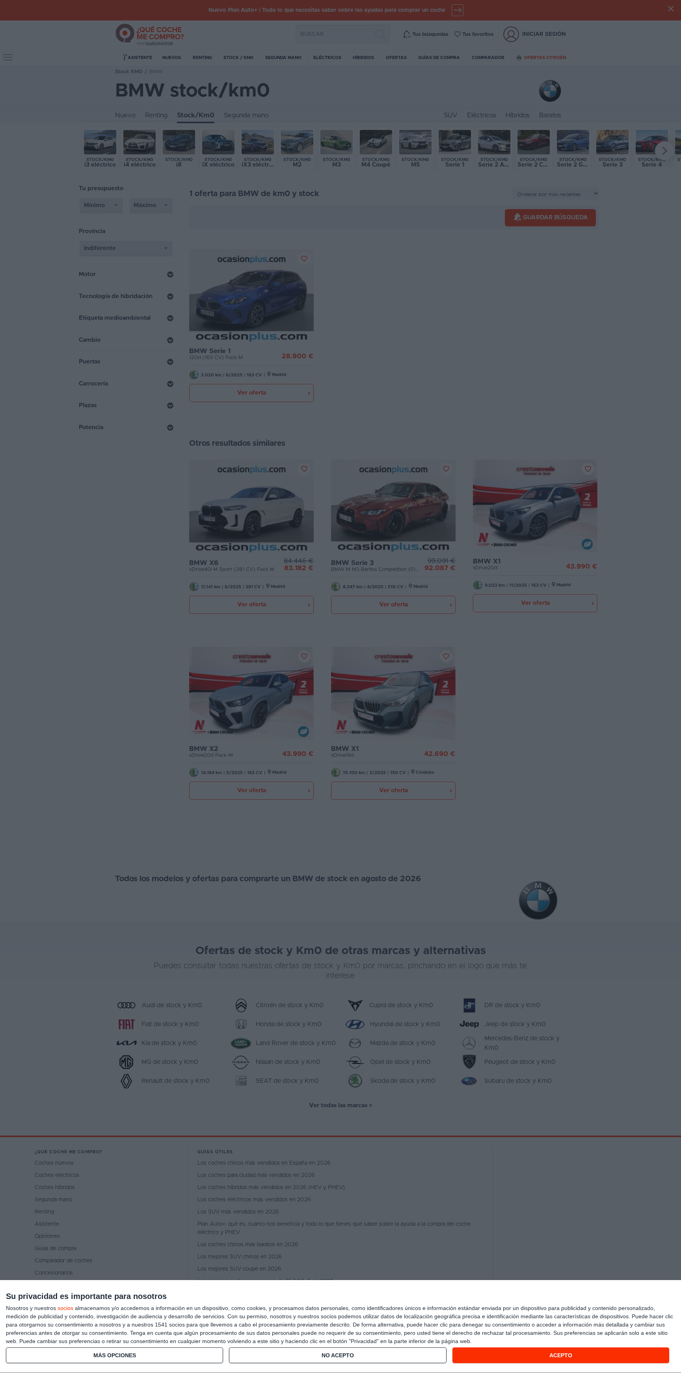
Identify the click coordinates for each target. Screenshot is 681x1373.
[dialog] (340, 1326)
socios (65, 1308)
